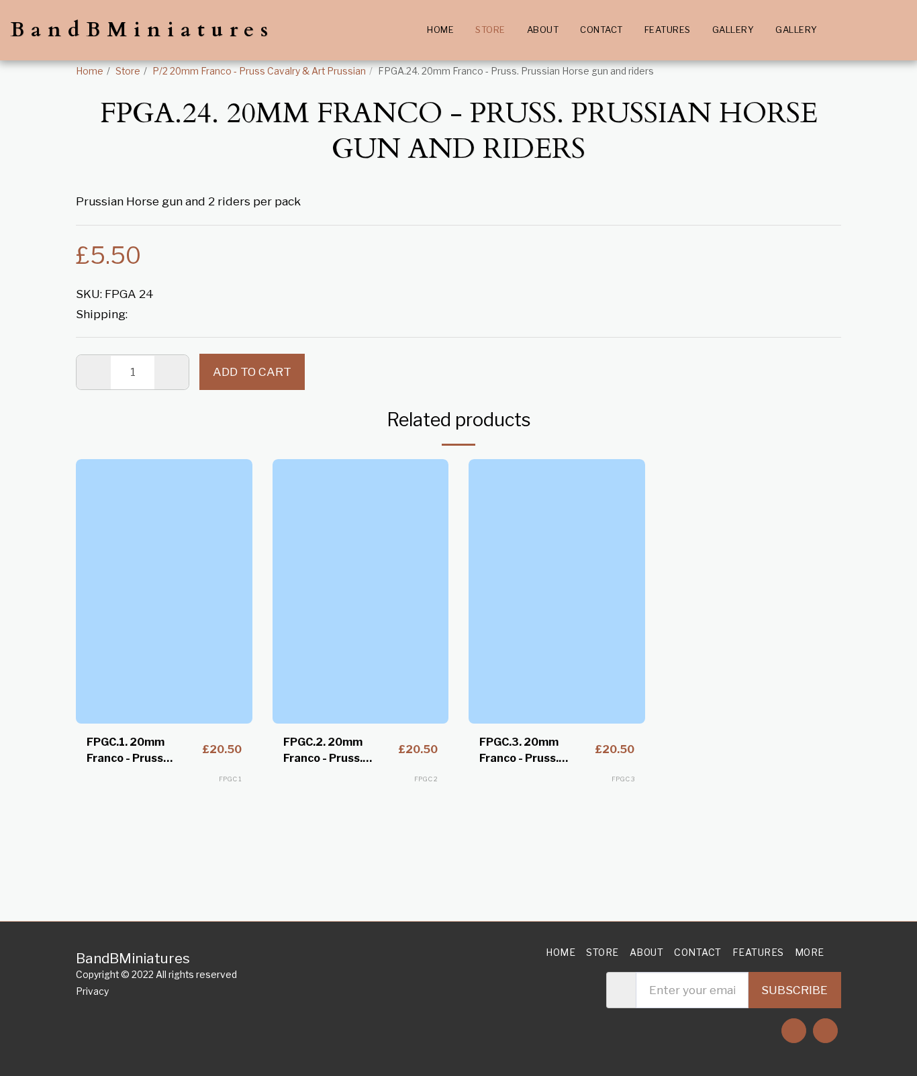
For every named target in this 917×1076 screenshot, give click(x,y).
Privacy (92, 991)
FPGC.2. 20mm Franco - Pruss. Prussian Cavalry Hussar (328, 751)
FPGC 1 (230, 779)
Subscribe (794, 990)
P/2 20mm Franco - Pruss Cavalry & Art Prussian (259, 71)
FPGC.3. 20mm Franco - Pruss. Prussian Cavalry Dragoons (524, 751)
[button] (838, 30)
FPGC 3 (623, 779)
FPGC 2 (426, 779)
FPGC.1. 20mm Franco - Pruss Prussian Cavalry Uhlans (131, 751)
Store (127, 71)
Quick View (164, 680)
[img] (164, 591)
